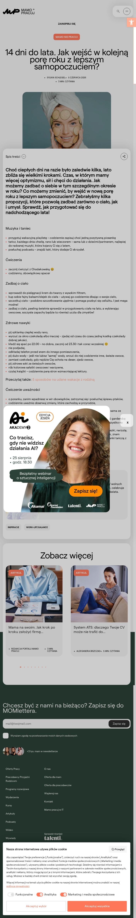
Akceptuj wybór (36, 906)
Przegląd (119, 849)
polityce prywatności (17, 886)
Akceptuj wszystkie (97, 906)
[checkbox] (19, 894)
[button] (131, 22)
